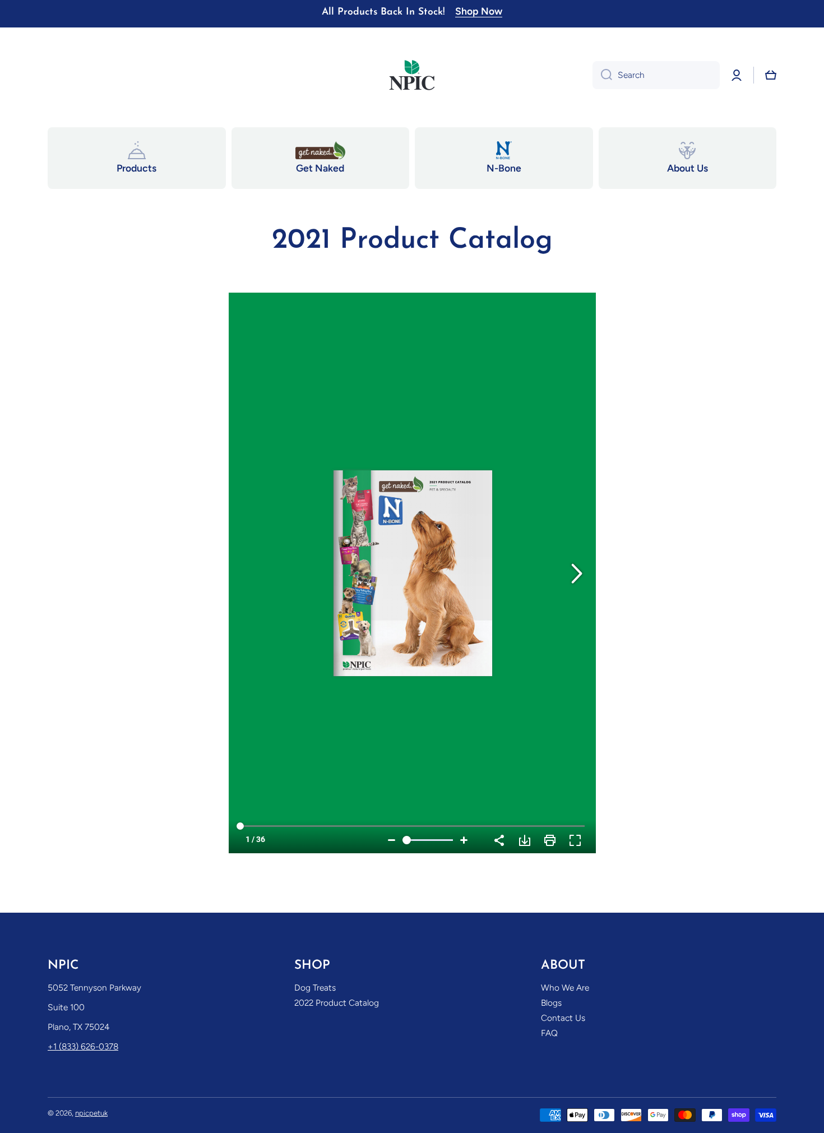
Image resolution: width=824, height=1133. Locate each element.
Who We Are (565, 987)
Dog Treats (315, 987)
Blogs (551, 1002)
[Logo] (412, 75)
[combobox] (656, 75)
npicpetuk (91, 1112)
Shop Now (478, 11)
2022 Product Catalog (336, 1002)
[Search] (602, 75)
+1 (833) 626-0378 (83, 1046)
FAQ (549, 1033)
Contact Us (563, 1017)
